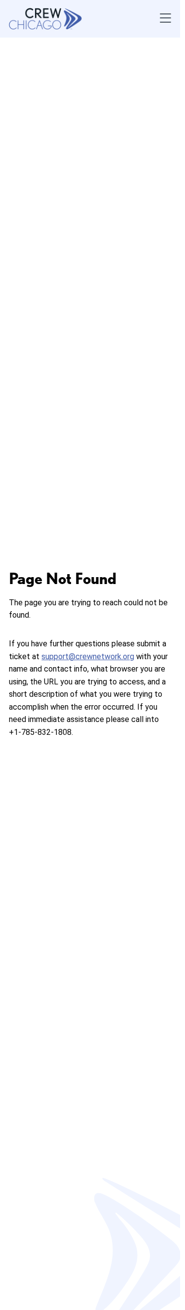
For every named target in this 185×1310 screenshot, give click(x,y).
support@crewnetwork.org (87, 656)
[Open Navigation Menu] (165, 19)
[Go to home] (45, 19)
